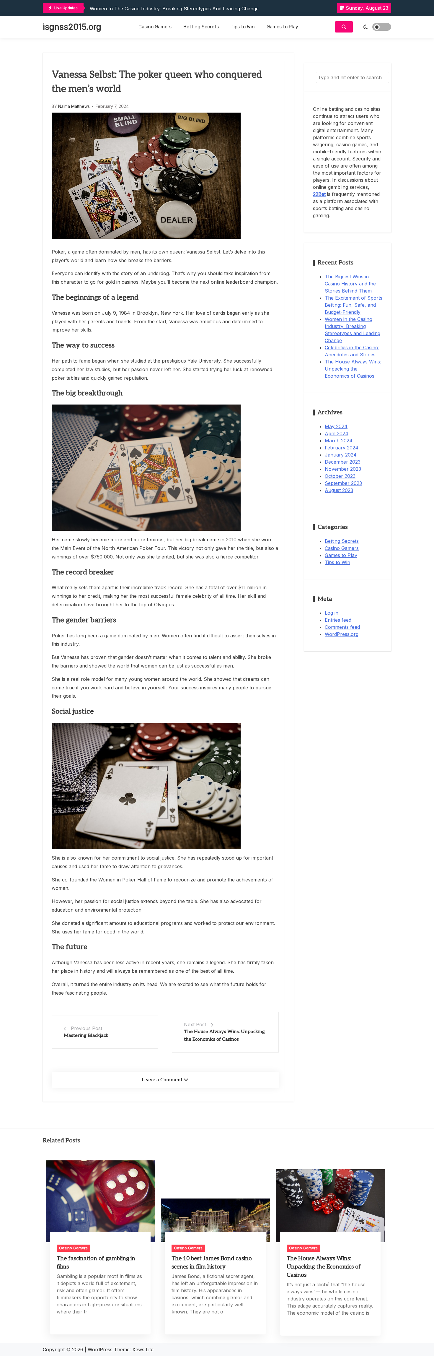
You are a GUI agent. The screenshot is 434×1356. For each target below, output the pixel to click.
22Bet (319, 194)
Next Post (195, 1024)
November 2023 (343, 469)
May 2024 (336, 426)
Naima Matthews (74, 106)
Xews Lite (143, 1349)
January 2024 (341, 455)
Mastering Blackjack (86, 1035)
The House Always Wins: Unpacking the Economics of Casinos (353, 369)
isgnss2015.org (72, 27)
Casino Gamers (155, 27)
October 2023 (340, 476)
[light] (373, 27)
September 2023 (343, 483)
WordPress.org (341, 634)
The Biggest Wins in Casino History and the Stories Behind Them (350, 284)
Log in (331, 613)
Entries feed (338, 620)
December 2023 (342, 462)
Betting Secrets (201, 27)
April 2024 (336, 433)
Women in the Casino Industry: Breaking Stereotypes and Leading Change (174, 9)
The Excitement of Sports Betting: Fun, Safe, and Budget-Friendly (353, 305)
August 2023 (339, 490)
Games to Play (282, 27)
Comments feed (342, 627)
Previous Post (86, 1028)
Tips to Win (243, 27)
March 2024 (339, 441)
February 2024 (341, 448)
